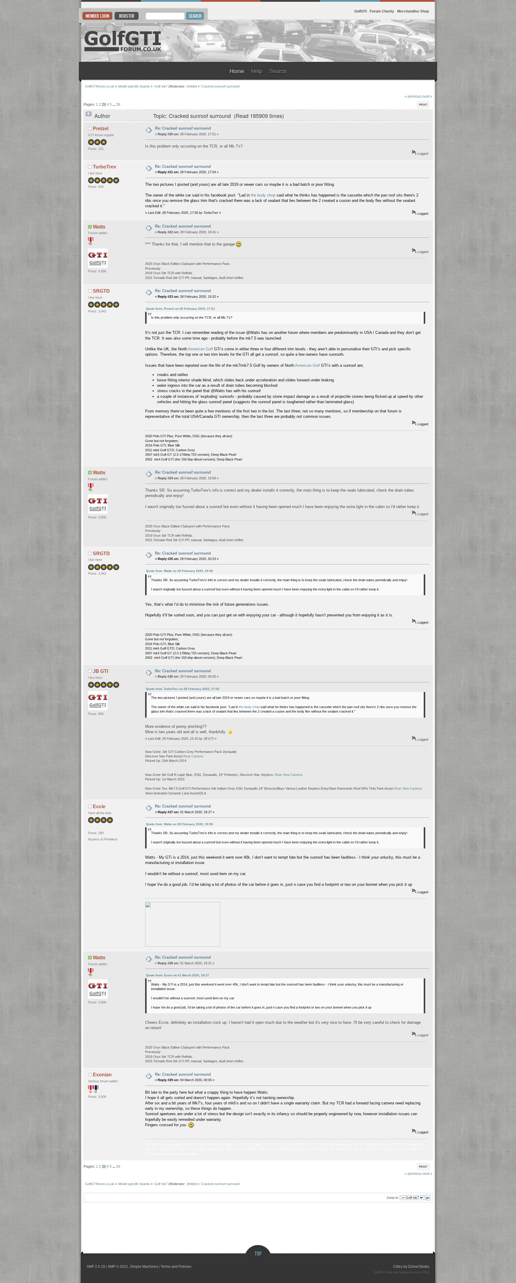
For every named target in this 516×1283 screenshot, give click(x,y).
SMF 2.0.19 (96, 1266)
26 (118, 104)
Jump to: (392, 1197)
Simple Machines (144, 1266)
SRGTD (101, 291)
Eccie (99, 806)
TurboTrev (104, 166)
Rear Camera (193, 756)
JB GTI (100, 671)
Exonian (102, 1074)
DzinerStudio (418, 1266)
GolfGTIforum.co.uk (123, 40)
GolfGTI (360, 11)
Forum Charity (382, 11)
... (114, 104)
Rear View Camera (288, 774)
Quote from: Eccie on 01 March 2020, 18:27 (177, 975)
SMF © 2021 (118, 1266)
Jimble (191, 86)
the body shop (263, 195)
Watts (99, 226)
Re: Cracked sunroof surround (183, 128)
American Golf (200, 349)
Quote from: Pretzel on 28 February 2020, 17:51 (180, 308)
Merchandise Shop (413, 11)
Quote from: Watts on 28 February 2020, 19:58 (179, 571)
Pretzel (100, 128)
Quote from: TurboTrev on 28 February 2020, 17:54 (182, 688)
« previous (413, 96)
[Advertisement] (362, 40)
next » (427, 96)
